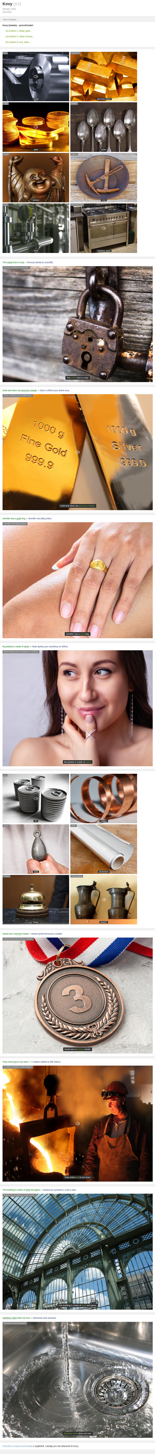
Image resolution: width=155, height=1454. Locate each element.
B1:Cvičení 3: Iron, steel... (18, 42)
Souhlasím (115, 1450)
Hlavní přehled (9, 19)
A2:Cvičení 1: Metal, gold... (19, 31)
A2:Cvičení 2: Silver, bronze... (20, 36)
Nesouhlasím (39, 1450)
